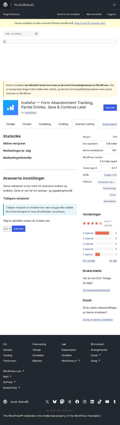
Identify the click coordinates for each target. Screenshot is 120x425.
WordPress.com (13, 371)
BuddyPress (11, 387)
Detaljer (10, 124)
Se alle (113, 260)
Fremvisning (39, 344)
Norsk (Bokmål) (19, 401)
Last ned (110, 107)
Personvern (9, 360)
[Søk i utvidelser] (36, 34)
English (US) (110, 174)
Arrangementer (99, 349)
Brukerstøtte (109, 124)
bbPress (9, 382)
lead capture (110, 201)
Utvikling (63, 124)
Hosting (7, 355)
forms (113, 195)
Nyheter (7, 349)
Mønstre (37, 360)
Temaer (36, 349)
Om (5, 344)
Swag (95, 360)
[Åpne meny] (115, 4)
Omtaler (26, 124)
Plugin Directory (11, 14)
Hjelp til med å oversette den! (89, 23)
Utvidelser (38, 355)
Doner (96, 355)
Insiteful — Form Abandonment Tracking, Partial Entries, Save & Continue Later (57, 105)
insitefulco (30, 112)
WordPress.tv (71, 360)
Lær (64, 344)
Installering (45, 124)
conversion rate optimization (107, 182)
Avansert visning (84, 124)
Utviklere (67, 355)
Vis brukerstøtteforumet (96, 290)
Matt (7, 376)
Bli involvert (97, 344)
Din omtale (89, 260)
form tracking (109, 188)
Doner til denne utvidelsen (98, 319)
